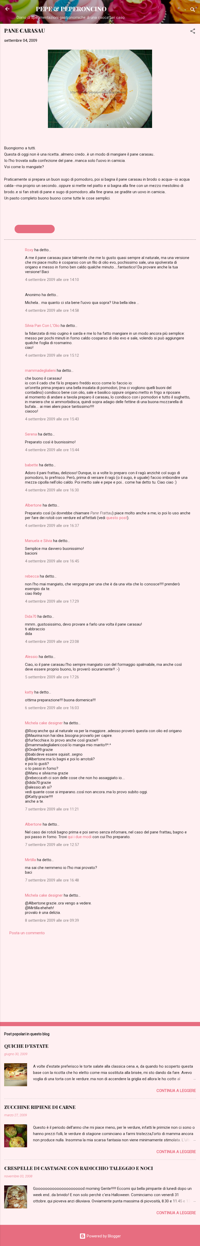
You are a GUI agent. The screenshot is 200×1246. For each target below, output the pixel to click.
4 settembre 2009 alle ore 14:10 (52, 279)
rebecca (32, 576)
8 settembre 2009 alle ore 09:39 (52, 920)
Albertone (33, 505)
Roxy (29, 250)
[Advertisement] (100, 977)
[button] (193, 32)
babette (31, 465)
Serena (31, 434)
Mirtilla (30, 859)
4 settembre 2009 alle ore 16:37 (52, 525)
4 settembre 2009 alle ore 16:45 (52, 561)
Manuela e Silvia (38, 540)
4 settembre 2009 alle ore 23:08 (52, 641)
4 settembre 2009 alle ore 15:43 (52, 419)
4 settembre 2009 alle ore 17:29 (52, 601)
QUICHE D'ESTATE (26, 1046)
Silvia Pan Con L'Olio (42, 325)
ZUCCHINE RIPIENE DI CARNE (40, 1107)
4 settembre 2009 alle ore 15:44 (52, 450)
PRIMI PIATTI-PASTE (34, 229)
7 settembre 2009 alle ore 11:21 (52, 809)
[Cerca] (193, 11)
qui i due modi (79, 836)
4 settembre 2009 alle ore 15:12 (52, 355)
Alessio (31, 656)
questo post (116, 517)
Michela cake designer (44, 723)
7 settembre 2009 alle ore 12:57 (52, 844)
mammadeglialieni (40, 370)
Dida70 (30, 616)
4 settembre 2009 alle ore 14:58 (52, 310)
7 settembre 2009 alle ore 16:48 (52, 880)
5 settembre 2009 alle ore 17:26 (52, 677)
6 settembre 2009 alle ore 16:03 (52, 708)
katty (29, 692)
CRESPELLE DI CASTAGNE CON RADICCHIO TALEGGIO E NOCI (78, 1168)
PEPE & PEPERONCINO (71, 9)
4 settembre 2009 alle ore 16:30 (52, 490)
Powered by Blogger (103, 1236)
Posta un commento (27, 933)
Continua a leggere (176, 1090)
